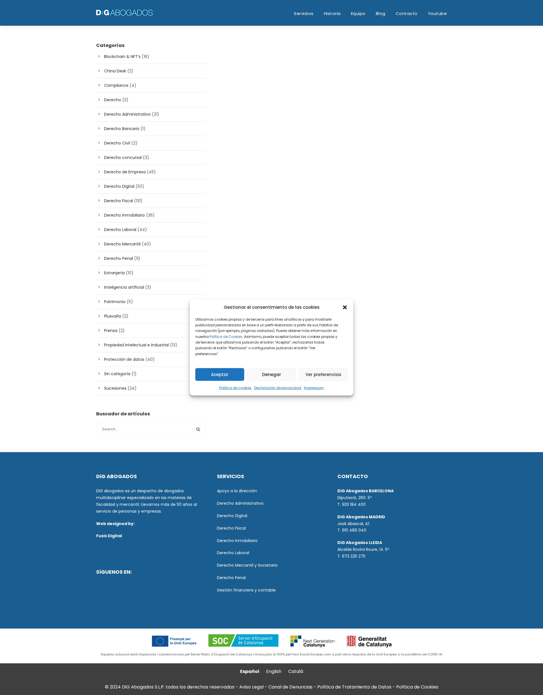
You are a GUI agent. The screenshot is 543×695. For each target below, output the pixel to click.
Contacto (407, 13)
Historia (332, 13)
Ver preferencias (323, 374)
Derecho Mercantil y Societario (247, 565)
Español (249, 671)
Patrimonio (115, 302)
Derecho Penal (118, 258)
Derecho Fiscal (118, 201)
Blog (380, 13)
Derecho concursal (123, 157)
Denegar (271, 374)
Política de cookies (235, 387)
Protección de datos (124, 359)
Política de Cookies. (226, 336)
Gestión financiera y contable (246, 590)
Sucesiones (115, 388)
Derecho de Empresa (125, 172)
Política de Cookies (417, 687)
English (273, 671)
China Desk (115, 71)
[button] (345, 307)
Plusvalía (112, 316)
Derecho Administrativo (127, 114)
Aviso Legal (251, 687)
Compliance (116, 85)
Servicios (304, 13)
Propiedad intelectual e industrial (136, 345)
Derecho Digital (119, 186)
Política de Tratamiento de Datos (354, 687)
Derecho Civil (117, 143)
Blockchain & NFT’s (122, 56)
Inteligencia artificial (124, 287)
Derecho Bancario (121, 128)
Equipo (358, 13)
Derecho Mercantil (122, 244)
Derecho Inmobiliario (124, 215)
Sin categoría (117, 374)
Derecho (112, 100)
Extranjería (114, 273)
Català (295, 671)
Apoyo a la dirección (237, 491)
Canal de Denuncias (291, 687)
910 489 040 (354, 530)
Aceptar (220, 374)
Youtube (437, 13)
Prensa (110, 330)
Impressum (314, 387)
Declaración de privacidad (277, 387)
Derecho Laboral (120, 229)
